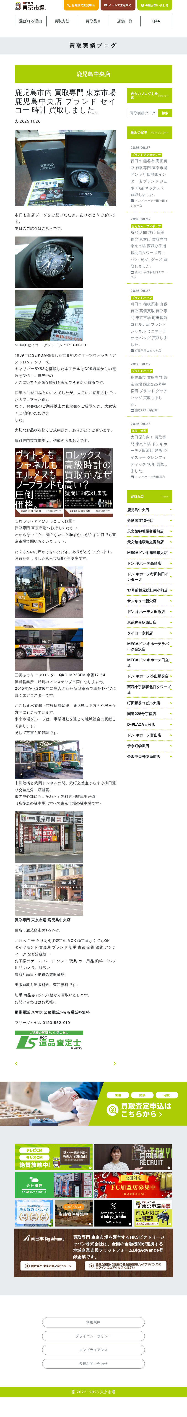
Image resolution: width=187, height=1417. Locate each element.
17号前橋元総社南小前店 (147, 590)
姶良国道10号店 (140, 520)
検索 (165, 113)
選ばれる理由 (30, 21)
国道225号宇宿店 (141, 713)
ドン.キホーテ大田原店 (146, 611)
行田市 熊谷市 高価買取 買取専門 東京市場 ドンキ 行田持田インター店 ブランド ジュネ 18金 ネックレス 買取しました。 (149, 176)
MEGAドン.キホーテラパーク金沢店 (148, 646)
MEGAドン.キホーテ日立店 (148, 663)
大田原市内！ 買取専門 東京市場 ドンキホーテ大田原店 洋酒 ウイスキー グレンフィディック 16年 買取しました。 (149, 450)
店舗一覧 (124, 21)
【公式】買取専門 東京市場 (31, 6)
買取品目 (93, 21)
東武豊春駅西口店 (141, 622)
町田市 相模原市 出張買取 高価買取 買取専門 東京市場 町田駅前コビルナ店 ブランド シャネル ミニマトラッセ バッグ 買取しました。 (149, 320)
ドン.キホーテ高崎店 (144, 563)
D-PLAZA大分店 (141, 724)
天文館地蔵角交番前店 (145, 542)
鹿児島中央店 (138, 509)
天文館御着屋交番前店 (145, 531)
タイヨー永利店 (140, 633)
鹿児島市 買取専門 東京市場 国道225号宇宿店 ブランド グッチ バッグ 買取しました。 (149, 387)
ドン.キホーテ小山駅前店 (148, 676)
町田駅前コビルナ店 (143, 703)
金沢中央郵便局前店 (143, 756)
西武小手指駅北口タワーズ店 (149, 689)
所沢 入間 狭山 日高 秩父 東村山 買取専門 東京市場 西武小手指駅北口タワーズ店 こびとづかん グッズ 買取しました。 (149, 247)
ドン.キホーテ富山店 (144, 735)
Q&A (156, 21)
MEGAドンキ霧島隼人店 (147, 552)
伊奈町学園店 (138, 745)
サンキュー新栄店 (141, 601)
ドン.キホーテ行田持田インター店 (148, 577)
